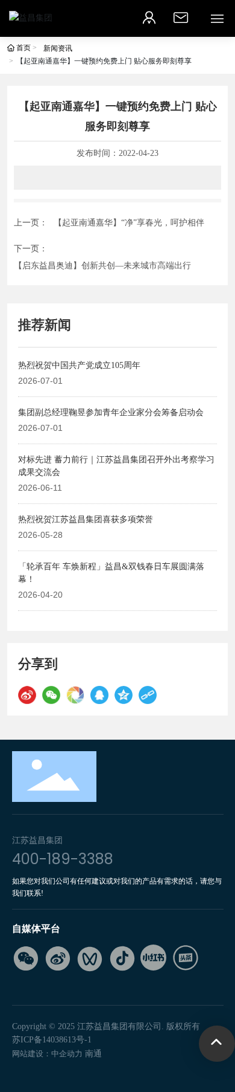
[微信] (51, 695)
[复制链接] (148, 695)
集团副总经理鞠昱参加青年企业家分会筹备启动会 (111, 412)
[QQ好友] (99, 695)
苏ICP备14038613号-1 (52, 1039)
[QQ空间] (123, 695)
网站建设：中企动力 (47, 1053)
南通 (93, 1053)
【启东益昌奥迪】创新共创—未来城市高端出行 (102, 265)
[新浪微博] (27, 695)
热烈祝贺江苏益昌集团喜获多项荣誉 (85, 519)
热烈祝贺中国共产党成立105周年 (79, 365)
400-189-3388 (62, 859)
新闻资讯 (57, 48)
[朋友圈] (75, 695)
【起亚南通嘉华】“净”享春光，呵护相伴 (129, 222)
